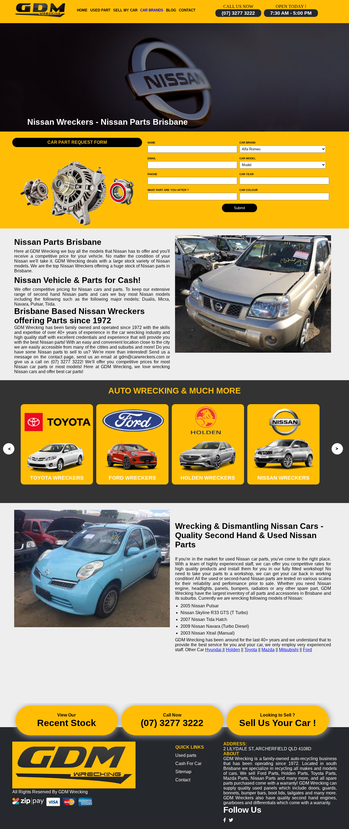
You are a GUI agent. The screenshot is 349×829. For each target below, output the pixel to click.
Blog (171, 10)
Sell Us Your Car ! (277, 723)
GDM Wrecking (73, 792)
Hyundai (213, 649)
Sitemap (183, 771)
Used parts (185, 755)
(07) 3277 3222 (238, 13)
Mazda (268, 649)
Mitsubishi (289, 649)
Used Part (100, 10)
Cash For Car (188, 763)
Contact (187, 10)
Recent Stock (66, 723)
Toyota (250, 649)
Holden (233, 649)
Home (82, 10)
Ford (307, 649)
